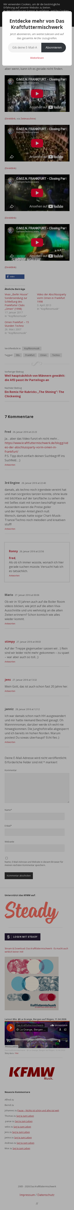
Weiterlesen (37, 58)
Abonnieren (54, 47)
